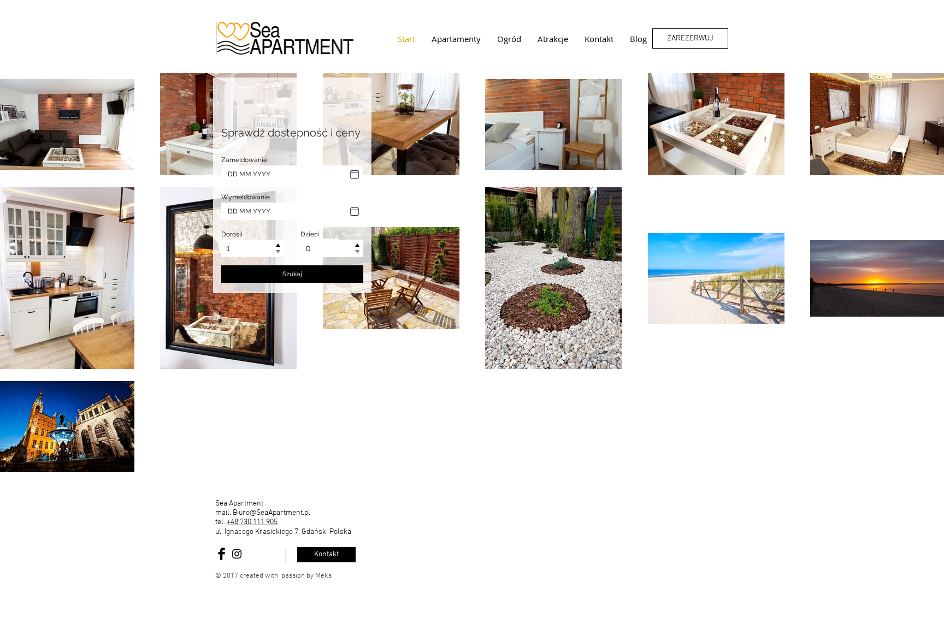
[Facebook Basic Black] (221, 554)
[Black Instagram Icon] (237, 554)
